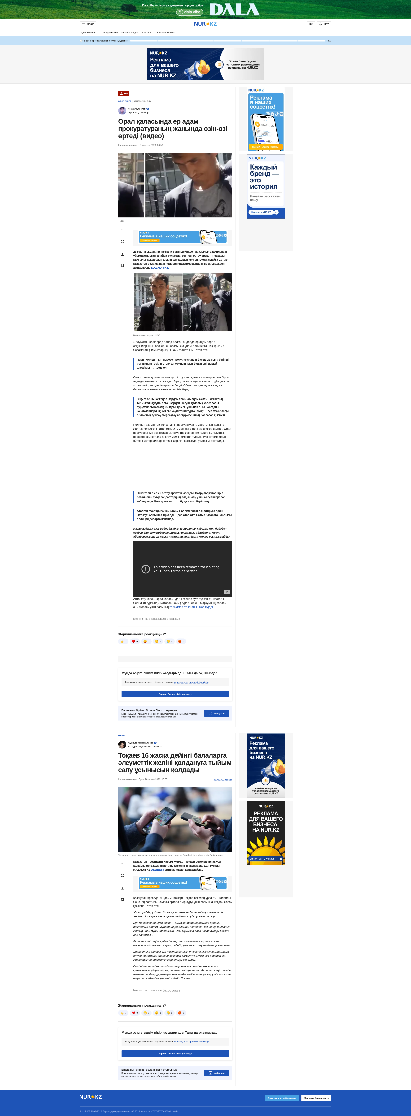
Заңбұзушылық (110, 32)
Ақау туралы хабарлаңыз (282, 1098)
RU (311, 24)
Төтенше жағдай (129, 32)
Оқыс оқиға (87, 32)
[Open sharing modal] (122, 254)
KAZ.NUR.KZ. (160, 267)
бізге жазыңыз (171, 618)
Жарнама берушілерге (316, 1098)
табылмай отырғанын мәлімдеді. (192, 607)
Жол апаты (147, 32)
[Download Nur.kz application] (205, 9)
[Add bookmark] (122, 265)
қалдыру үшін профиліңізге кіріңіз (191, 682)
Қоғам (121, 735)
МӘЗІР (90, 24)
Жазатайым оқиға (166, 32)
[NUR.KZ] (205, 24)
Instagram (219, 713)
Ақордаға (158, 869)
